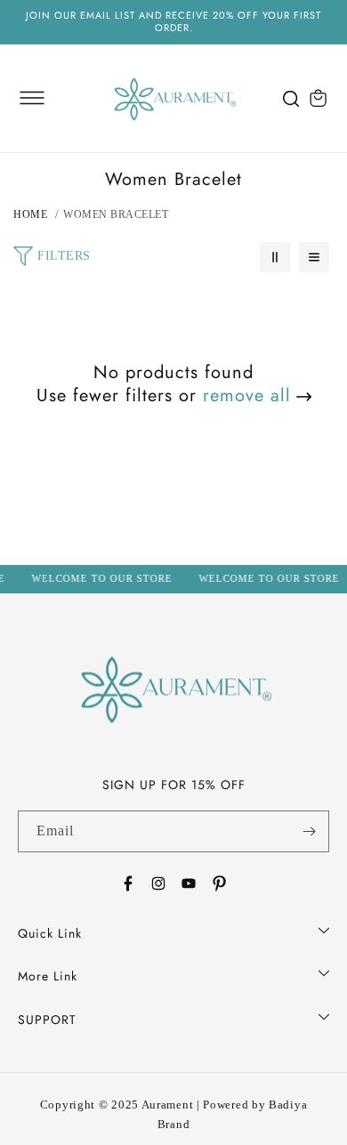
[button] (32, 98)
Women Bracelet (115, 214)
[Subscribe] (308, 831)
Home (30, 214)
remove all (247, 395)
